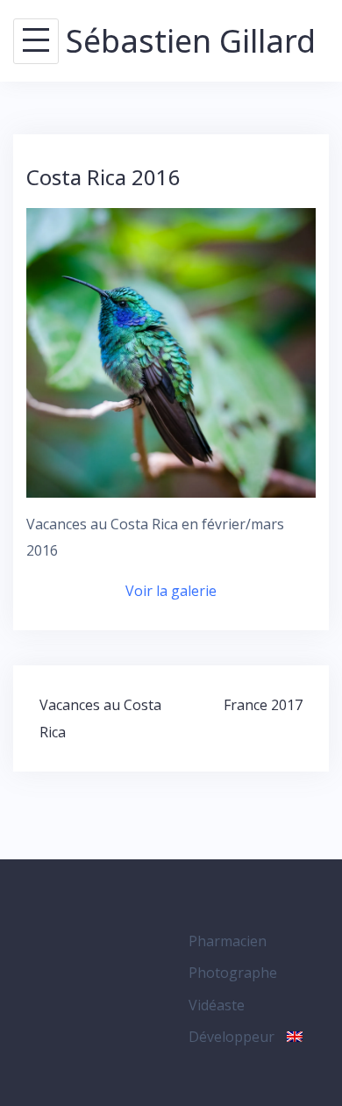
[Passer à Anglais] (295, 1036)
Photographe (233, 972)
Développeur (231, 1036)
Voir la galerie (171, 590)
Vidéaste (217, 1005)
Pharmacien (228, 941)
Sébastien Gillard (191, 40)
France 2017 (263, 705)
